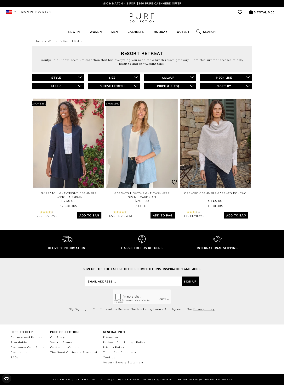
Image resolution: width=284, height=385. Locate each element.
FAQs (15, 357)
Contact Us (19, 352)
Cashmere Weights (64, 347)
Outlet (183, 32)
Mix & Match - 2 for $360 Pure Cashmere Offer (142, 3)
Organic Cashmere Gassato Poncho (215, 193)
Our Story (57, 337)
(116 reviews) (194, 216)
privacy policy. (204, 309)
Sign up (190, 281)
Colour (168, 77)
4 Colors (215, 206)
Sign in (27, 11)
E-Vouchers (111, 337)
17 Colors (68, 206)
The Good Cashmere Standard (73, 352)
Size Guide (19, 342)
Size (112, 77)
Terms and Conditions (120, 352)
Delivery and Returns (27, 337)
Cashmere (136, 32)
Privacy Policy (113, 347)
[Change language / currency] (10, 13)
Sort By (224, 86)
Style (56, 77)
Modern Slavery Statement (123, 362)
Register (43, 11)
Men (114, 32)
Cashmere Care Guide (27, 347)
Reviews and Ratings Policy (124, 342)
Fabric (56, 86)
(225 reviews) (47, 216)
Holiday (161, 32)
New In (74, 32)
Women (96, 32)
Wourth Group (61, 342)
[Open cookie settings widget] (6, 378)
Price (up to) (168, 86)
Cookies (109, 357)
